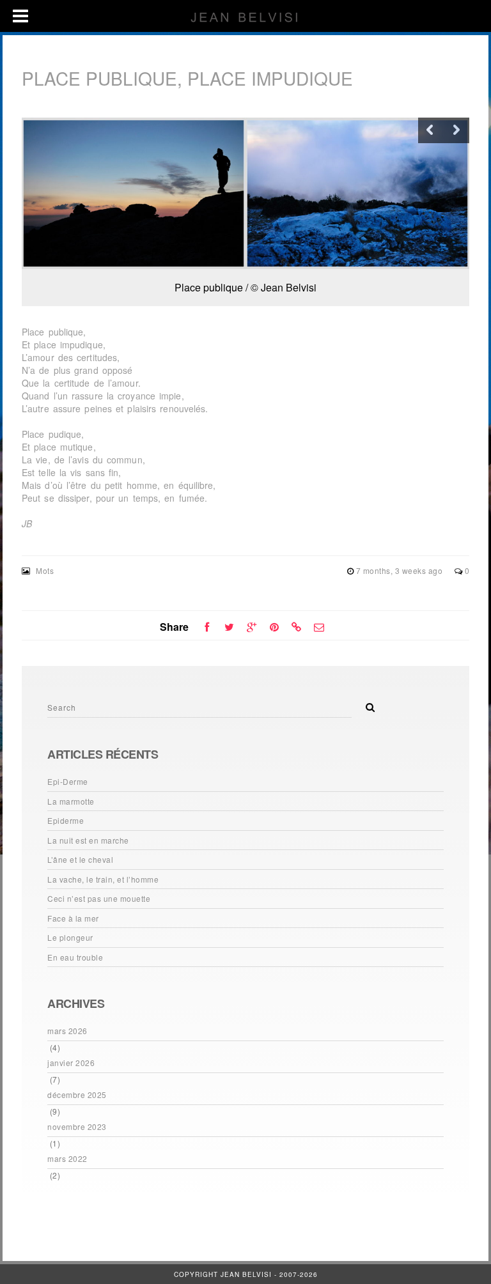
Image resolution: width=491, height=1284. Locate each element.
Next (456, 130)
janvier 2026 (71, 1062)
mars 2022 (67, 1158)
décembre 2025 (77, 1094)
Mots (45, 570)
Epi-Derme (67, 781)
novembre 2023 (77, 1126)
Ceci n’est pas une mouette (98, 898)
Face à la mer (73, 918)
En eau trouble (75, 957)
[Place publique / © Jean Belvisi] (245, 193)
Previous (431, 130)
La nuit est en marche (88, 840)
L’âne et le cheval (80, 859)
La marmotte (71, 801)
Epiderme (65, 820)
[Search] (365, 703)
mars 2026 (67, 1030)
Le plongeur (70, 937)
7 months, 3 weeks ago (400, 570)
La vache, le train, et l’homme (103, 879)
